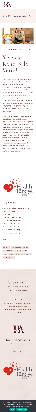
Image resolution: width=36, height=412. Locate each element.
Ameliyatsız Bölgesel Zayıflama (14, 208)
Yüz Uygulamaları (9, 233)
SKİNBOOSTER (9, 257)
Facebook (18, 351)
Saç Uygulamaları (9, 223)
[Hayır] (34, 406)
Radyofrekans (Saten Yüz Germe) (17, 254)
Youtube (23, 349)
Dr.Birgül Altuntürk (13, 49)
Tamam (12, 409)
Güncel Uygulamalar (10, 220)
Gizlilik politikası (22, 409)
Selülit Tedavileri (9, 226)
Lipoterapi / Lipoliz (20, 247)
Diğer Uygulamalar (10, 217)
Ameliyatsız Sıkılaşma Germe (13, 211)
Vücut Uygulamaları (10, 230)
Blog (9, 16)
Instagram (11, 349)
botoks (6, 247)
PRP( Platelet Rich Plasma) (15, 250)
